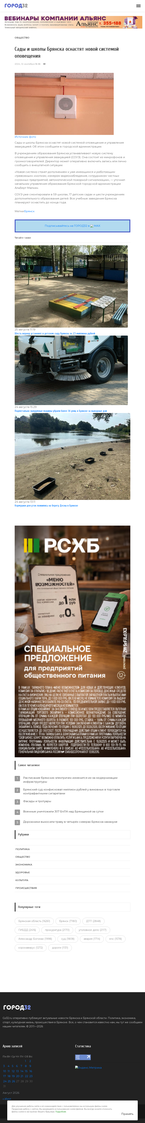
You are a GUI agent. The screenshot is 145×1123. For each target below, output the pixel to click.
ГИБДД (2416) (27, 930)
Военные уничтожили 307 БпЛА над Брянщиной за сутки (63, 811)
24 (5, 1081)
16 (30, 1071)
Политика (22, 849)
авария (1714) (92, 938)
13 (17, 1071)
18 (9, 1076)
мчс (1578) (115, 938)
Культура (21, 880)
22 (26, 1076)
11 (9, 1071)
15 (26, 1071)
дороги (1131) (60, 947)
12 (13, 1071)
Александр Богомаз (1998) (35, 938)
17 (4, 1076)
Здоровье (22, 872)
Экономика (23, 864)
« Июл (7, 1098)
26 (13, 1081)
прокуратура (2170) (57, 930)
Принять (127, 1114)
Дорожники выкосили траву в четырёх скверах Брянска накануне (70, 821)
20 (17, 1076)
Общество (22, 37)
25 (9, 1081)
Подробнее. (60, 1112)
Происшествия (26, 888)
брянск (29, 211)
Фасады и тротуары (37, 801)
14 (22, 1071)
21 (22, 1076)
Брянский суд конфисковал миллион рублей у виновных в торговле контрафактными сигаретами (71, 791)
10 (4, 1071)
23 (31, 1076)
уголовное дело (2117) (92, 930)
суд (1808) (67, 938)
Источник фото (25, 136)
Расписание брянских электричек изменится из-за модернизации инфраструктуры (70, 779)
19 (13, 1076)
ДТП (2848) (93, 921)
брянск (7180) (68, 921)
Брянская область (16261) (34, 921)
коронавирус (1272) (30, 947)
